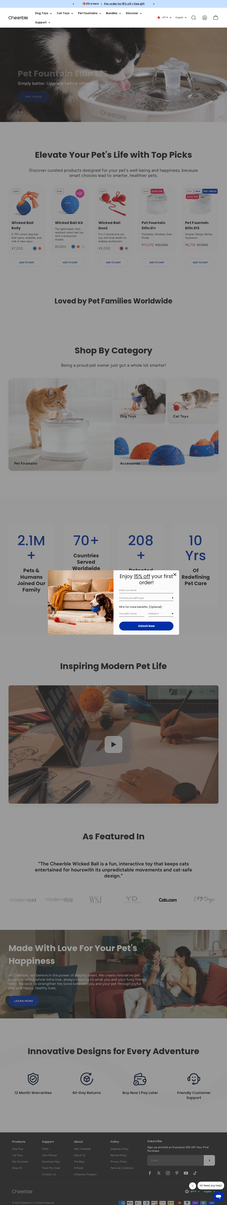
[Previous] (73, 4)
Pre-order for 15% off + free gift (124, 3)
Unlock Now (146, 626)
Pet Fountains (88, 13)
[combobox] (146, 598)
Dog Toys (41, 13)
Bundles (111, 13)
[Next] (153, 4)
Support (41, 22)
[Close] (175, 574)
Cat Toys (63, 13)
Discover (132, 13)
